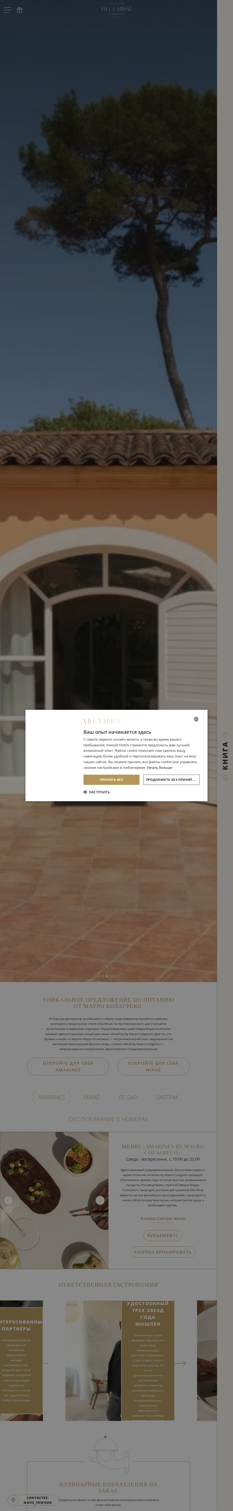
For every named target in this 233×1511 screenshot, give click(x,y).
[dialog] (116, 755)
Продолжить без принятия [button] (172, 779)
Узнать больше (159, 767)
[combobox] (196, 719)
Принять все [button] (111, 779)
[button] (97, 791)
